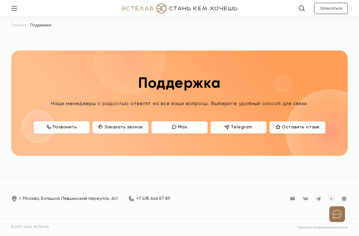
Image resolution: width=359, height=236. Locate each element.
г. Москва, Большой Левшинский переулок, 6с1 (68, 198)
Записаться (331, 8)
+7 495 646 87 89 (153, 198)
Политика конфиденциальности (323, 227)
